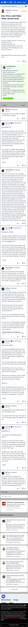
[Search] (15, 2)
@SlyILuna (4, 383)
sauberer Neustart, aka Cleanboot (11, 143)
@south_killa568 (8, 232)
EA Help (3, 603)
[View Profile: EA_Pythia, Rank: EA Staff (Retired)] (3, 123)
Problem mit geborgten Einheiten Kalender (15, 576)
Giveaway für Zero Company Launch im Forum (16, 520)
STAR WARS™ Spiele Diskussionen (10, 6)
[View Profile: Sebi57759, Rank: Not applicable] (3, 11)
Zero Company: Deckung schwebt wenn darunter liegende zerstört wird (15, 536)
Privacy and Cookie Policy (13, 618)
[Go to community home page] (6, 2)
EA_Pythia (8, 123)
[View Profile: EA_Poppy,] (3, 521)
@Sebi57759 (7, 127)
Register (19, 2)
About (11, 603)
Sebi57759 (8, 10)
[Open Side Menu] (2, 2)
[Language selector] (11, 2)
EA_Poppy (8, 530)
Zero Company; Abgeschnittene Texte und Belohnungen (14, 562)
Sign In (24, 2)
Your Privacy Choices (14, 624)
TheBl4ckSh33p (10, 542)
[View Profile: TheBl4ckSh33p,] (3, 536)
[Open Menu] (26, 6)
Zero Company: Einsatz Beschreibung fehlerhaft (12, 548)
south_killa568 (9, 170)
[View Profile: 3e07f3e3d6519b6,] (4, 67)
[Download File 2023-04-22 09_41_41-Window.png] (22, 332)
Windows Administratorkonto (15, 377)
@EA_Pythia (6, 70)
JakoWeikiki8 (9, 584)
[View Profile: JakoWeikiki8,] (3, 576)
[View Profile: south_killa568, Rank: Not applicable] (3, 170)
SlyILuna (7, 288)
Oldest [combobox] (24, 105)
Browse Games (6, 600)
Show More (4, 492)
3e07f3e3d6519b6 (11, 66)
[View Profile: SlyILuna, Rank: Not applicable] (3, 289)
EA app (16, 600)
